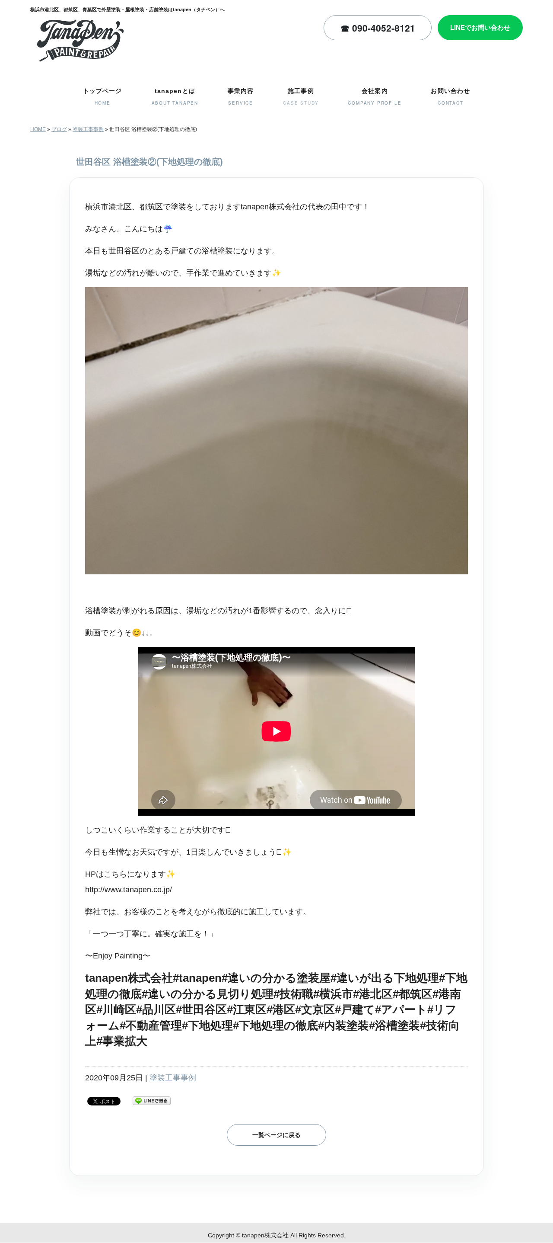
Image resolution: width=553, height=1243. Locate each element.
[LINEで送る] (152, 1100)
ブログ (59, 129)
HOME (38, 129)
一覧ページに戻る (276, 1134)
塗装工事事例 (88, 129)
